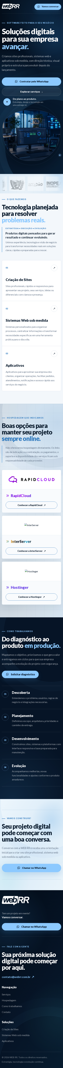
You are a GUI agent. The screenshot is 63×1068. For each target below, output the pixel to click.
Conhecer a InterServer (31, 551)
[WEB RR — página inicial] (11, 7)
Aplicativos (8, 1040)
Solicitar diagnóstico (23, 674)
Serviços (6, 994)
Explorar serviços (31, 91)
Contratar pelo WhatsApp (34, 81)
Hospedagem (9, 1000)
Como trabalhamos (12, 1006)
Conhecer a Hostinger (31, 597)
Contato (6, 1011)
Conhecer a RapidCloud (32, 505)
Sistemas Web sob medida (16, 1035)
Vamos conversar (50, 6)
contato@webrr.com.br (18, 977)
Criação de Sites (10, 1029)
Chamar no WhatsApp (34, 867)
